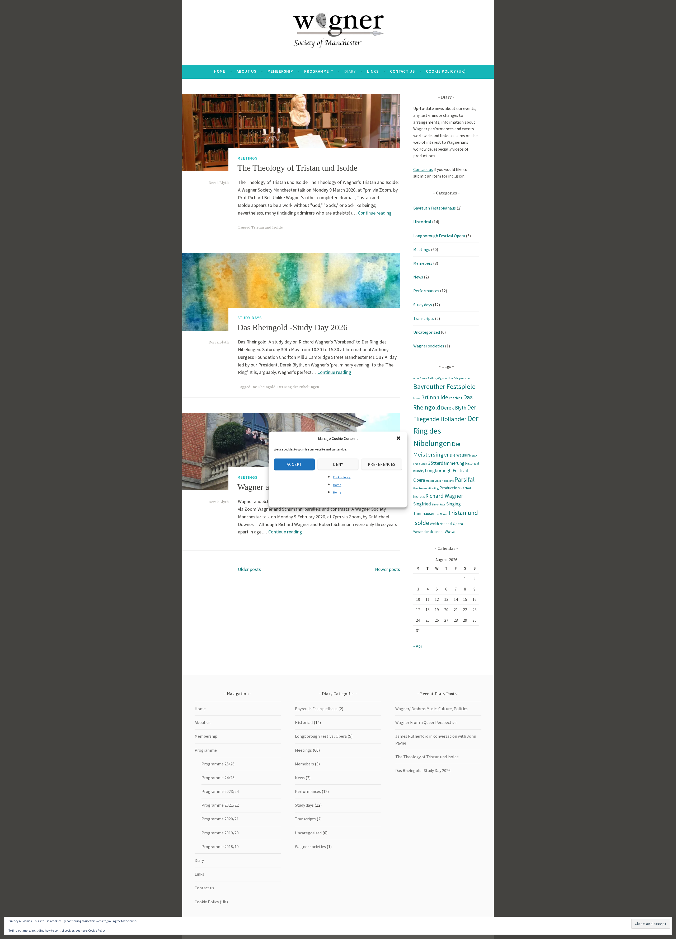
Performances (426, 290)
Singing (453, 504)
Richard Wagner (444, 495)
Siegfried (422, 504)
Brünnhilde (434, 397)
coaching (455, 398)
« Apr (417, 646)
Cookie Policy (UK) (446, 71)
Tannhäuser (424, 513)
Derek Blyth (219, 183)
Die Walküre (460, 455)
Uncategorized (426, 332)
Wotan (451, 531)
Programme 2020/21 (220, 818)
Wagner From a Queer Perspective (426, 722)
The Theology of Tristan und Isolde (297, 168)
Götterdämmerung (446, 463)
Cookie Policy (341, 477)
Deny (338, 464)
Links (373, 71)
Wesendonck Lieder (428, 531)
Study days (249, 317)
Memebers (422, 263)
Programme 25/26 (217, 763)
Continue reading (375, 213)
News (418, 277)
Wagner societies (428, 345)
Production (449, 487)
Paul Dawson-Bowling (426, 488)
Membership (280, 71)
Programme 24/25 (217, 777)
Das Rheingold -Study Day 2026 (292, 327)
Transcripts (423, 318)
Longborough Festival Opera (439, 235)
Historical (422, 221)
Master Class (433, 480)
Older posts (249, 569)
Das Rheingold (263, 387)
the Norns (441, 514)
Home (337, 485)
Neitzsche (448, 480)
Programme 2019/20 (220, 832)
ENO (474, 455)
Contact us (402, 71)
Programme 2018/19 (220, 846)
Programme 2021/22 (220, 805)
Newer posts (387, 569)
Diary (350, 71)
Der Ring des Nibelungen (298, 387)
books (416, 398)
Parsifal (464, 479)
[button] (399, 438)
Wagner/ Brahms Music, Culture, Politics (431, 708)
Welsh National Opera (446, 523)
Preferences (382, 464)
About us (246, 71)
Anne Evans (420, 378)
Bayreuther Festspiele (444, 386)
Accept (294, 464)
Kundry (418, 470)
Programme (316, 71)
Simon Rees (438, 504)
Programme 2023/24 (220, 791)
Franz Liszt (420, 464)
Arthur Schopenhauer (458, 378)
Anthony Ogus (436, 378)
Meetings (247, 158)
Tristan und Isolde (267, 227)
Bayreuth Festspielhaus (434, 208)
